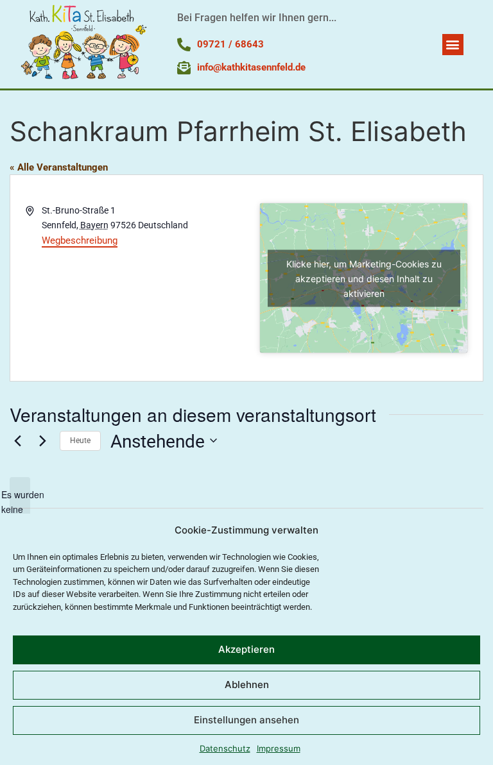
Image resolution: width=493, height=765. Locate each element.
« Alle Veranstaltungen (59, 167)
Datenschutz (225, 748)
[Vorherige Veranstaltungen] (17, 440)
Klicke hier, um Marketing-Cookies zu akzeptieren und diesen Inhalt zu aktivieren (364, 278)
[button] (452, 44)
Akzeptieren (246, 649)
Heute (80, 440)
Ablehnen (247, 684)
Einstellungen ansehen (246, 720)
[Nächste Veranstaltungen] (42, 440)
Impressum (278, 748)
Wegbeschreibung (79, 240)
